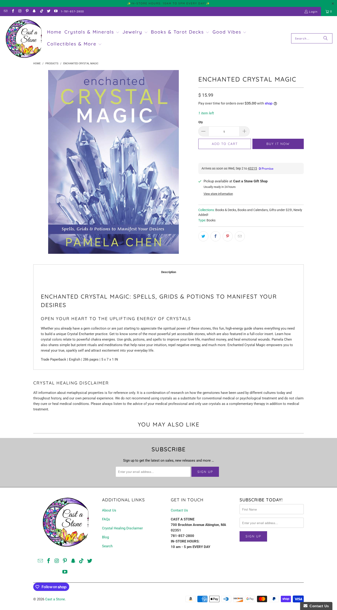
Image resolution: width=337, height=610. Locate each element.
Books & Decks (225, 210)
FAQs (106, 519)
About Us (109, 510)
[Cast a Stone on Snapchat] (34, 11)
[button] (91, 32)
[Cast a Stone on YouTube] (56, 11)
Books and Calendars (253, 210)
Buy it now (278, 144)
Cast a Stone (55, 599)
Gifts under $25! (280, 210)
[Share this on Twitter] (203, 236)
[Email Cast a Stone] (5, 11)
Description (168, 272)
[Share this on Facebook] (215, 236)
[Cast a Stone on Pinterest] (27, 11)
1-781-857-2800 (72, 11)
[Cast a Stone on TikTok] (41, 11)
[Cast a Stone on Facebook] (12, 11)
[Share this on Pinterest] (228, 236)
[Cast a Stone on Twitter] (48, 11)
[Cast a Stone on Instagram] (20, 11)
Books (211, 220)
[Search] (325, 38)
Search (107, 546)
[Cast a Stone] (23, 38)
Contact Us (179, 510)
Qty (200, 122)
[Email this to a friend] (240, 236)
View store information (218, 193)
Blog (105, 537)
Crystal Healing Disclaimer (122, 528)
